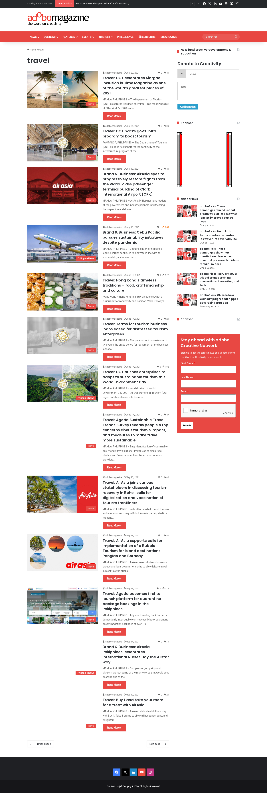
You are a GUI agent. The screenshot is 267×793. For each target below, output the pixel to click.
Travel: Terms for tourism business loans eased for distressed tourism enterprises (135, 329)
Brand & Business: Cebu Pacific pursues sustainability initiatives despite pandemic (133, 237)
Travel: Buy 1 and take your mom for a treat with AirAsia (133, 702)
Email (185, 391)
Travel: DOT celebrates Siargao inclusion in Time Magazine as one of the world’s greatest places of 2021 (134, 85)
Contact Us (113, 786)
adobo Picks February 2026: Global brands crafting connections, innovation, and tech (219, 279)
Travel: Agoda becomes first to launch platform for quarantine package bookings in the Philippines (132, 601)
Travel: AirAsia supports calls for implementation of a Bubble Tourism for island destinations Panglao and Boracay (132, 548)
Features (69, 36)
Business (50, 36)
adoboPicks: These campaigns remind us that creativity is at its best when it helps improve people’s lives (219, 213)
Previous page (43, 744)
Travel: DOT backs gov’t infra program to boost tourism (129, 134)
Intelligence (125, 36)
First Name (188, 363)
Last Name (188, 377)
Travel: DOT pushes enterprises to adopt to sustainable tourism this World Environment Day (134, 377)
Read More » (114, 116)
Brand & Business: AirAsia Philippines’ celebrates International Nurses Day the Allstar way (136, 654)
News (33, 36)
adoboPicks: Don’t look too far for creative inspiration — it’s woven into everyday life (219, 235)
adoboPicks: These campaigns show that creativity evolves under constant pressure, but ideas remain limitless (219, 256)
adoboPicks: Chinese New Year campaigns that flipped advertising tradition (219, 299)
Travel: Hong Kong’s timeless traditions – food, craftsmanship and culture (133, 285)
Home (32, 49)
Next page (154, 744)
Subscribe (148, 36)
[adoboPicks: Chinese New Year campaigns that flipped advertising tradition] (187, 300)
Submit (187, 425)
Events (87, 36)
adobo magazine (113, 73)
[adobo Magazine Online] (58, 18)
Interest (104, 36)
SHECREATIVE (169, 36)
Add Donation (188, 106)
